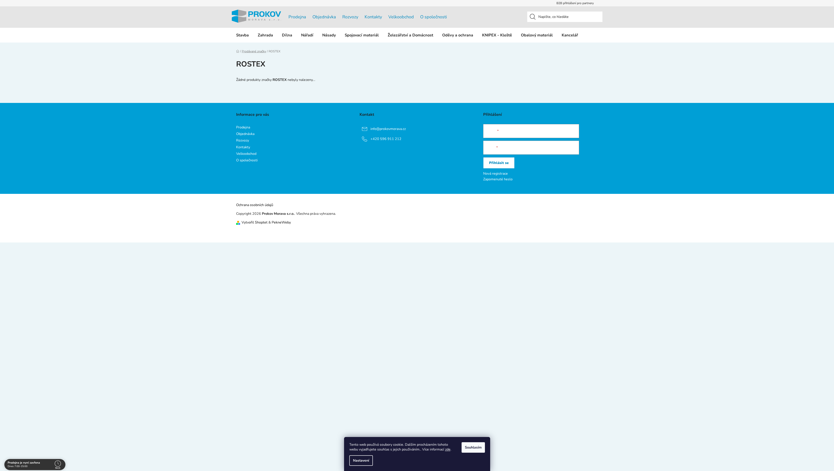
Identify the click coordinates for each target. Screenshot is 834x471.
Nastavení (361, 460)
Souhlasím (473, 447)
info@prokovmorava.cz (388, 128)
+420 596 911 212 (385, 139)
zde (447, 449)
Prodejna (297, 17)
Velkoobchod (401, 17)
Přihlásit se (499, 162)
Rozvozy (350, 17)
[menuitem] (242, 35)
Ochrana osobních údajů (254, 205)
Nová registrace (495, 173)
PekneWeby (281, 222)
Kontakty (373, 17)
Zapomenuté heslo (498, 179)
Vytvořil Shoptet (255, 222)
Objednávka (324, 17)
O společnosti (433, 17)
